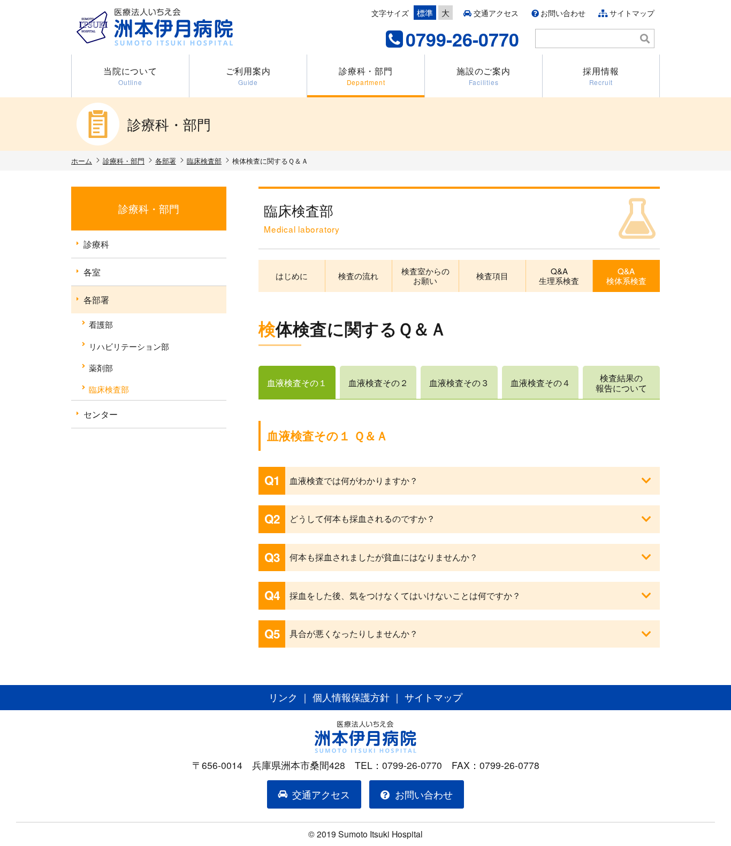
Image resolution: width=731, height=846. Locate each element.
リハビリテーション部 (129, 346)
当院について (130, 76)
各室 (92, 272)
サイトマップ (632, 12)
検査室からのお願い (425, 275)
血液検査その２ (378, 382)
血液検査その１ (297, 382)
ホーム (81, 161)
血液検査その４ (540, 382)
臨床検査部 (204, 161)
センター (100, 414)
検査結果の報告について (621, 383)
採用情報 (601, 76)
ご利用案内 (248, 76)
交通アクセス (496, 12)
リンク (283, 697)
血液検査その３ (459, 382)
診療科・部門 (366, 76)
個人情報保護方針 (351, 697)
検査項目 (492, 275)
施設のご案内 (483, 76)
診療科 (96, 244)
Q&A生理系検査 (559, 275)
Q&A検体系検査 (626, 275)
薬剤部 (101, 367)
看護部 (101, 324)
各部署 (165, 161)
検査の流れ (358, 275)
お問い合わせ (562, 12)
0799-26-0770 (462, 39)
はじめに (292, 275)
